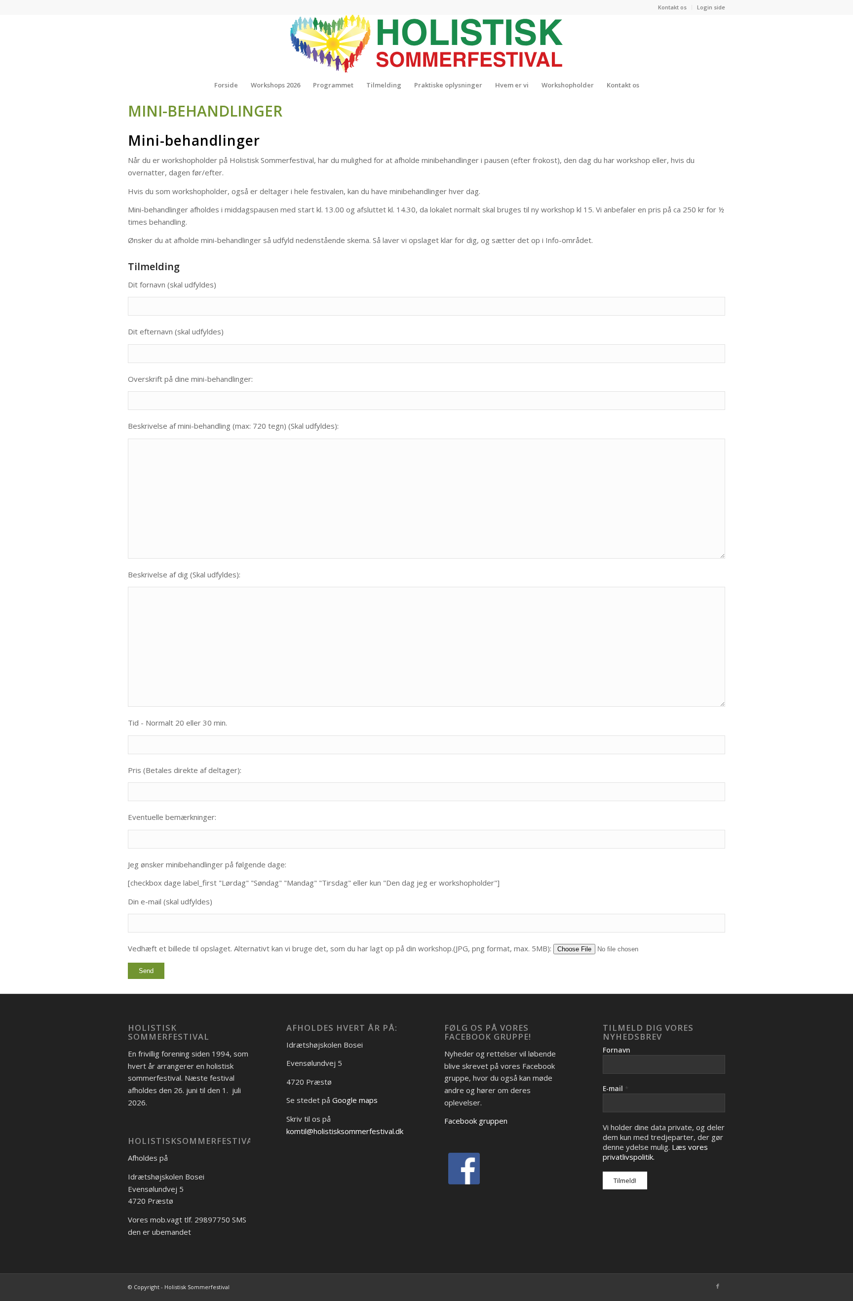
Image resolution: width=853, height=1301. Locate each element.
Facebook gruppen (475, 1121)
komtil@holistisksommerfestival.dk (344, 1131)
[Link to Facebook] (717, 1286)
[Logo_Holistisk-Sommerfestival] (426, 43)
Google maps (355, 1100)
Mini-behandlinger (205, 111)
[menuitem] (672, 7)
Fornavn (616, 1050)
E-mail (615, 1088)
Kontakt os (672, 7)
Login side (711, 7)
